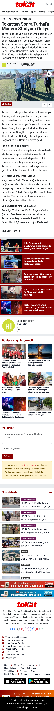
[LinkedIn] (32, 629)
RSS (7, 697)
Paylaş (8, 104)
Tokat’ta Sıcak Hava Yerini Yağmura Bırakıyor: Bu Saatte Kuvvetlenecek (35, 531)
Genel (41, 665)
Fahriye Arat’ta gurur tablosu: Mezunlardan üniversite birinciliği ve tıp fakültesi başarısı (34, 544)
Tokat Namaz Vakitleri (15, 643)
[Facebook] (12, 629)
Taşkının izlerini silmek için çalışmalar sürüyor (39, 413)
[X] (17, 629)
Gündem (23, 671)
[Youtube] (37, 629)
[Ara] (51, 4)
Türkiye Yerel (19, 665)
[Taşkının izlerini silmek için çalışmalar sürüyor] (40, 403)
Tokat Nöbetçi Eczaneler (16, 637)
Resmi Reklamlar (28, 668)
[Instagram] (27, 629)
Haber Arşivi (10, 658)
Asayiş (42, 11)
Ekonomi (25, 565)
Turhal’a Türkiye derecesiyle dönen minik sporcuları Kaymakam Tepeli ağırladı (12, 363)
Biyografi (25, 674)
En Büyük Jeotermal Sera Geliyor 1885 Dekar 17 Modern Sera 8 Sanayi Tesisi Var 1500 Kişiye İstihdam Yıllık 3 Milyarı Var (36, 570)
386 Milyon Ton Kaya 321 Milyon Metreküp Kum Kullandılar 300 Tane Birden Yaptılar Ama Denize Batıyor (35, 557)
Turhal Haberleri (22, 19)
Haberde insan (10, 668)
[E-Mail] (19, 329)
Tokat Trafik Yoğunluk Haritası (18, 646)
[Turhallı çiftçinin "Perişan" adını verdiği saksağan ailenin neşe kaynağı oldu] (40, 378)
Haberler (6, 19)
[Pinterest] (22, 629)
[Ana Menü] (3, 4)
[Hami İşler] (8, 325)
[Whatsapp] (41, 629)
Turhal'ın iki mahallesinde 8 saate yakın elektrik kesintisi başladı (39, 362)
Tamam (34, 708)
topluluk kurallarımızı (27, 465)
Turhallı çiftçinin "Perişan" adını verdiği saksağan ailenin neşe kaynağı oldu (39, 390)
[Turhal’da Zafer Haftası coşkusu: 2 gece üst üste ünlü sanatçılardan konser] (14, 403)
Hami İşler (22, 324)
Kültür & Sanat (10, 674)
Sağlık (47, 674)
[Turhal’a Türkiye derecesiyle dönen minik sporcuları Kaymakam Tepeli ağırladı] (14, 351)
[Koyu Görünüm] (47, 4)
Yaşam (24, 552)
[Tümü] (50, 492)
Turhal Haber (9, 671)
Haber (25, 11)
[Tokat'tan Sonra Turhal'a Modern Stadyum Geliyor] (27, 85)
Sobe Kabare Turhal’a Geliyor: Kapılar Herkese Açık (12, 390)
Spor (33, 11)
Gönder (7, 456)
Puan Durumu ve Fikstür (15, 649)
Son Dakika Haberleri (14, 655)
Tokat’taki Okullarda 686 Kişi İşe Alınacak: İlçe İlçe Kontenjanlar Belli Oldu (35, 505)
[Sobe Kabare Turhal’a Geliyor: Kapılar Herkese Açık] (14, 378)
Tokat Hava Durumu (14, 640)
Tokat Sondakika (10, 11)
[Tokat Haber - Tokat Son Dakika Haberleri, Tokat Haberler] (25, 3)
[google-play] (38, 681)
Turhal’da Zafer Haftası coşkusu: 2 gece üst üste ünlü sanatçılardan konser (13, 414)
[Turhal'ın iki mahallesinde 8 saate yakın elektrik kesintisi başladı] (40, 351)
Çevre (31, 665)
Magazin (36, 674)
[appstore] (15, 681)
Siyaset (34, 671)
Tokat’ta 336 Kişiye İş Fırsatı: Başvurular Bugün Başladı (35, 518)
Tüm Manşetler (11, 652)
